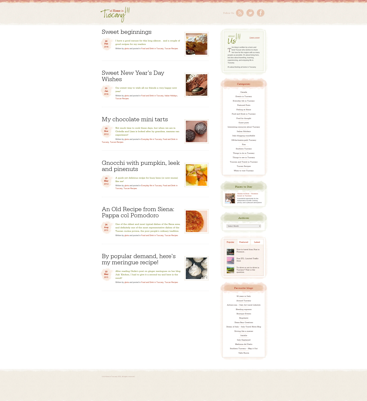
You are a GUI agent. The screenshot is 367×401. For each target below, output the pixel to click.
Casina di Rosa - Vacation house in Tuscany (247, 194)
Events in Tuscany (244, 96)
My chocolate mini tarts (135, 118)
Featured (243, 242)
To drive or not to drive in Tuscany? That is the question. (248, 269)
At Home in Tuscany (115, 14)
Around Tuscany (243, 300)
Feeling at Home (243, 109)
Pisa (244, 144)
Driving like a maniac (243, 331)
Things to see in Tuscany (244, 157)
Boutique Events (244, 313)
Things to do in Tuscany (243, 153)
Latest (257, 242)
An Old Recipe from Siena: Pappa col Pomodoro (138, 211)
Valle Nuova (243, 353)
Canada (243, 92)
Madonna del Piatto (243, 344)
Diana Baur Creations (244, 322)
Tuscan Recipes (171, 48)
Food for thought (243, 118)
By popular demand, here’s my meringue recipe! (139, 258)
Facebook (260, 13)
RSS (240, 13)
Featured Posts (243, 105)
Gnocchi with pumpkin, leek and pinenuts (141, 165)
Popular (230, 242)
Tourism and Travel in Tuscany (244, 162)
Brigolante (243, 318)
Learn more (254, 37)
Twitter (250, 13)
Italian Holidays (171, 96)
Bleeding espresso (244, 309)
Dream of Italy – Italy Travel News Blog (243, 326)
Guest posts (244, 122)
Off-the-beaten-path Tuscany (243, 140)
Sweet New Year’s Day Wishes (133, 75)
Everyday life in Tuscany (151, 139)
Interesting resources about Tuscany (244, 127)
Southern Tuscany (244, 148)
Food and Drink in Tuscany (152, 48)
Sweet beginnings (127, 31)
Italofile (243, 335)
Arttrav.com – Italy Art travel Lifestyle (243, 305)
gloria (126, 48)
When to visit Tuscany (244, 170)
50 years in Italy (244, 296)
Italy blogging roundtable (243, 135)
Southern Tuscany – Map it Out (244, 348)
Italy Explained (243, 340)
